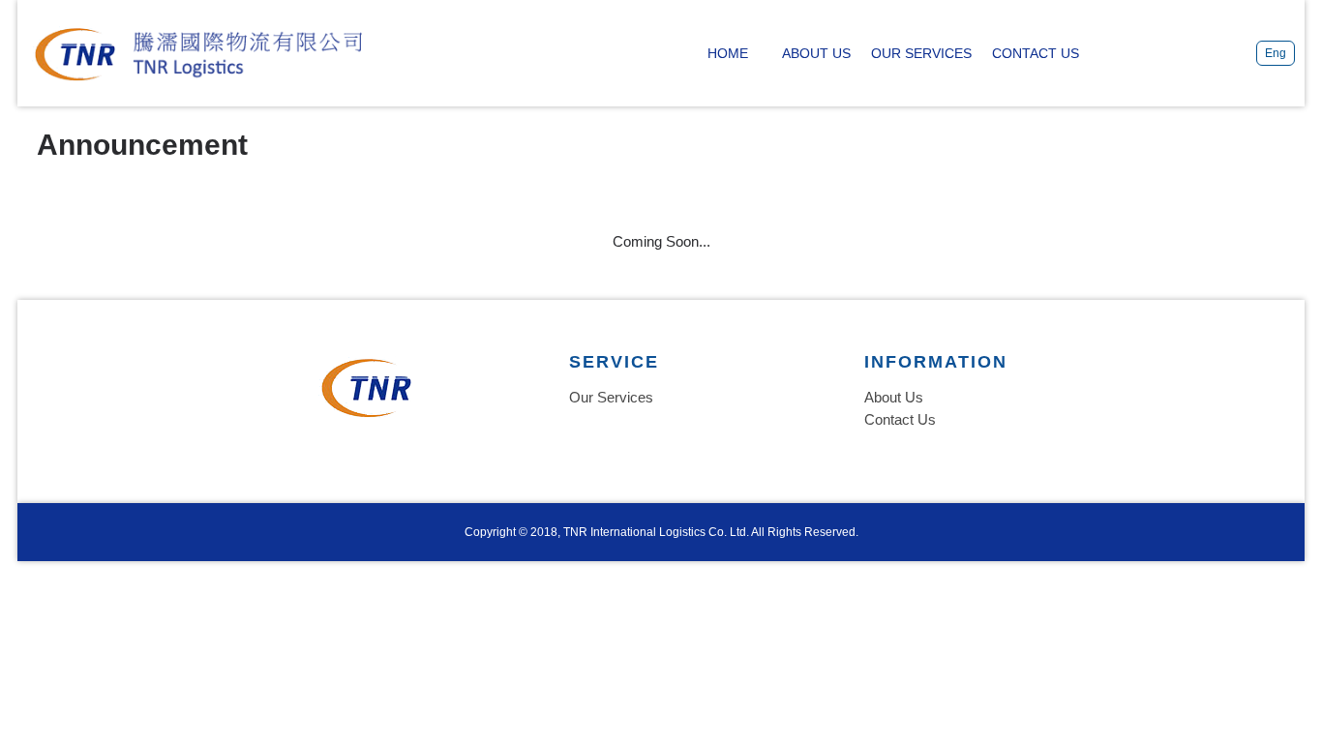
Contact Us (900, 419)
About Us (893, 397)
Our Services (611, 397)
